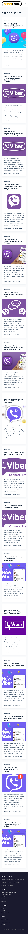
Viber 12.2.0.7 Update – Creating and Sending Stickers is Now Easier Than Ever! (14, 611)
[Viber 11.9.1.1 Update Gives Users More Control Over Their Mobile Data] (14, 678)
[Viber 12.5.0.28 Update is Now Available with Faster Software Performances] (14, 414)
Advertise (3, 901)
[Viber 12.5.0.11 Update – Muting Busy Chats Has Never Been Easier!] (14, 467)
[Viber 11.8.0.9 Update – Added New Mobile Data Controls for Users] (14, 731)
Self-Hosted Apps (5, 896)
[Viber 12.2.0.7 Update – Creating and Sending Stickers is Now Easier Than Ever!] (14, 625)
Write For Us (4, 899)
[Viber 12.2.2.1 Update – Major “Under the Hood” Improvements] (14, 572)
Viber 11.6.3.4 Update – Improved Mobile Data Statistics (11, 769)
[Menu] (25, 3)
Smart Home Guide (6, 894)
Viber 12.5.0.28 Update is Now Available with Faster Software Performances (14, 400)
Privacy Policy (4, 919)
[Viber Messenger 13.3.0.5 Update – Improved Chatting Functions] (14, 254)
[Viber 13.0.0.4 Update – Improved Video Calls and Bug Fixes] (14, 308)
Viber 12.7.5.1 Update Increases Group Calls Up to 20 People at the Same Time (14, 347)
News (5, 20)
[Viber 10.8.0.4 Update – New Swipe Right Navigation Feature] (14, 838)
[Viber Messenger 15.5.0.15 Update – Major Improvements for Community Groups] (14, 146)
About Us (3, 908)
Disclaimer (3, 924)
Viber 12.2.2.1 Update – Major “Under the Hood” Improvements (13, 558)
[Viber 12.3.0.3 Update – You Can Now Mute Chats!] (14, 519)
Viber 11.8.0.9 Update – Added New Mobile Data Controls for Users (13, 718)
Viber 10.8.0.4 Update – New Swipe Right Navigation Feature (13, 824)
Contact (3, 910)
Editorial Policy (5, 912)
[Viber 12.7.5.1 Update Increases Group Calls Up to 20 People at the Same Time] (14, 361)
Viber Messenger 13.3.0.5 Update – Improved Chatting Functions (13, 241)
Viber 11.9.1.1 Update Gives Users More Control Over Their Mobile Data (14, 665)
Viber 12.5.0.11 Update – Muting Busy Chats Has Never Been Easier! (14, 454)
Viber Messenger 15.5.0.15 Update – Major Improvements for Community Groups (13, 133)
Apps (8, 20)
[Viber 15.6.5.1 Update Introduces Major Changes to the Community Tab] (14, 38)
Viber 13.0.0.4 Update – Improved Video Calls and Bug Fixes (13, 294)
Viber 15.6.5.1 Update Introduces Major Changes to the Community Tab (13, 25)
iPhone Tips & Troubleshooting (8, 892)
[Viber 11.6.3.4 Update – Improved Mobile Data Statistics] (14, 783)
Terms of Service (5, 922)
